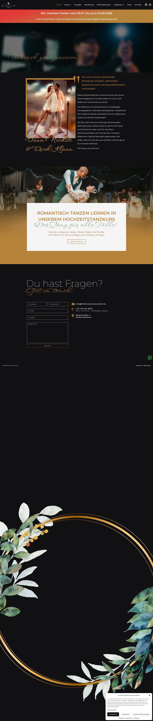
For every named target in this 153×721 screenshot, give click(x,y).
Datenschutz (121, 718)
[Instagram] (146, 4)
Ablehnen (125, 714)
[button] (149, 695)
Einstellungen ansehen (141, 714)
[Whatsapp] (150, 4)
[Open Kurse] (70, 5)
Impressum (136, 718)
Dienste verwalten (112, 709)
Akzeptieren (113, 714)
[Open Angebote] (123, 5)
